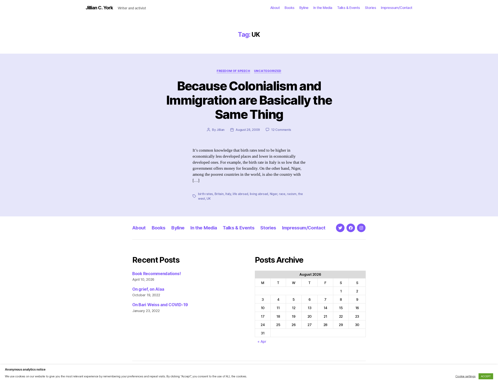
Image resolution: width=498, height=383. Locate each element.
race (282, 194)
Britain (219, 194)
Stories (370, 8)
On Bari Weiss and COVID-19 (160, 304)
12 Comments (281, 130)
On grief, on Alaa (148, 289)
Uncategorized (267, 71)
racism (291, 194)
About (275, 8)
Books (290, 8)
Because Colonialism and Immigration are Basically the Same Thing (249, 100)
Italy (228, 194)
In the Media (322, 8)
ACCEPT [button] (486, 376)
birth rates (205, 194)
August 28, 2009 (248, 130)
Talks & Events (348, 8)
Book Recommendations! (156, 273)
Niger (273, 194)
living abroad (259, 194)
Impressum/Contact (396, 8)
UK (208, 198)
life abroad (240, 194)
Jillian (220, 130)
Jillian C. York (99, 7)
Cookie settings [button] (465, 376)
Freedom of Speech (233, 71)
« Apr (262, 341)
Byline (304, 8)
